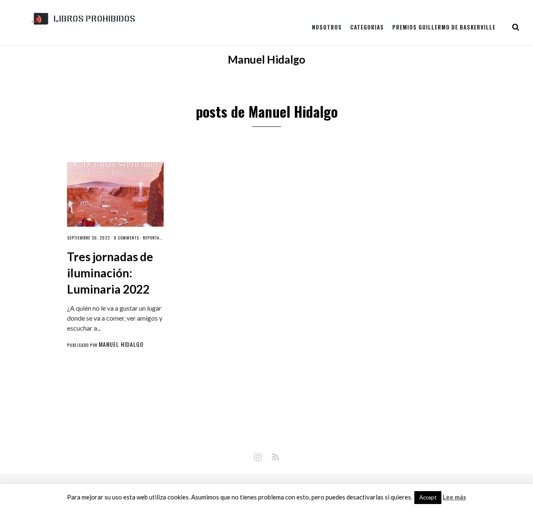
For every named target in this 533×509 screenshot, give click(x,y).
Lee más (454, 497)
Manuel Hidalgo (121, 344)
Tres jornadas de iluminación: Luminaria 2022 (110, 273)
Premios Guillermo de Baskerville (444, 27)
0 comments (126, 238)
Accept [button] (427, 497)
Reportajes (154, 238)
